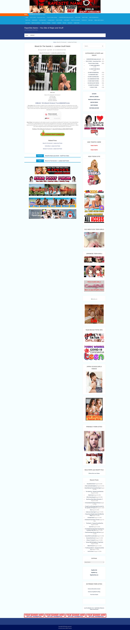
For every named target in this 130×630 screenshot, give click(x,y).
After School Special (91, 497)
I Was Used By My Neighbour (37, 14)
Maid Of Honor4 (91, 545)
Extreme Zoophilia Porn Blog (94, 591)
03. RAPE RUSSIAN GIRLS (93, 72)
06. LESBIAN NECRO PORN (60, 49)
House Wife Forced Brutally (91, 535)
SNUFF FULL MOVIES (75, 20)
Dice (91, 509)
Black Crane (91, 495)
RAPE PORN (77, 17)
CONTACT (32, 35)
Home (26, 35)
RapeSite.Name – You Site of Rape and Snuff (43, 28)
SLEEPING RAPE (42, 20)
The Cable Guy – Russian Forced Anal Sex (94, 491)
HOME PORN (76, 23)
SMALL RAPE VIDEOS (99, 20)
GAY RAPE (27, 23)
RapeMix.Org (94, 572)
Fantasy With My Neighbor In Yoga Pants (94, 542)
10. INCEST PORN (93, 87)
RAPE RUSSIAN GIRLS (94, 17)
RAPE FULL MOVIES (36, 23)
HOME (26, 17)
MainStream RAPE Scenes (94, 99)
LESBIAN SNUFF (51, 20)
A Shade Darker (91, 517)
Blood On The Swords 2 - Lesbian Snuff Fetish (52, 143)
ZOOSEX (54, 23)
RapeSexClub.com (94, 574)
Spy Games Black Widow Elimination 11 (94, 499)
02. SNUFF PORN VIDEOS (94, 69)
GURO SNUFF (66, 20)
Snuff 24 (91, 526)
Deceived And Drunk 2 (91, 538)
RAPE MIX (90, 20)
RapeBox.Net (94, 570)
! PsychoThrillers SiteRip (52, 17)
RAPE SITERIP (59, 20)
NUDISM (59, 23)
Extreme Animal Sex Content (94, 588)
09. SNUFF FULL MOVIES (93, 85)
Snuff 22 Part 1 (91, 551)
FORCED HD (84, 20)
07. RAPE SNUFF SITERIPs (93, 81)
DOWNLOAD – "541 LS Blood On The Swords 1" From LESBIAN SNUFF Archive (52, 103)
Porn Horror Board (94, 594)
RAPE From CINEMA (46, 23)
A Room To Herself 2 (91, 540)
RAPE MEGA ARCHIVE (94, 108)
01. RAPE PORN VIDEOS (95, 65)
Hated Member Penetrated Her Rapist (93, 488)
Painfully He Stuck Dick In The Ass (92, 519)
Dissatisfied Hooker (91, 483)
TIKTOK (64, 23)
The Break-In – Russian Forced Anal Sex (94, 523)
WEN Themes (69, 628)
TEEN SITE (70, 23)
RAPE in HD (27, 20)
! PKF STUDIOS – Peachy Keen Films (37, 17)
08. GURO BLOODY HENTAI (93, 83)
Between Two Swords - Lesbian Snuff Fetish (52, 148)
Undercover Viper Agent (91, 511)
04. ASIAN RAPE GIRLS (93, 74)
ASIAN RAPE (34, 20)
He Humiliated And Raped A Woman (93, 502)
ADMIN (50, 49)
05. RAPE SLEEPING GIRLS (93, 76)
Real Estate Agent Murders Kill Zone (93, 532)
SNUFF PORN (84, 17)
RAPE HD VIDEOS (94, 102)
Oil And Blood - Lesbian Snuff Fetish (52, 146)
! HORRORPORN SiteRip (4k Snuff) (66, 17)
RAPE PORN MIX (94, 105)
